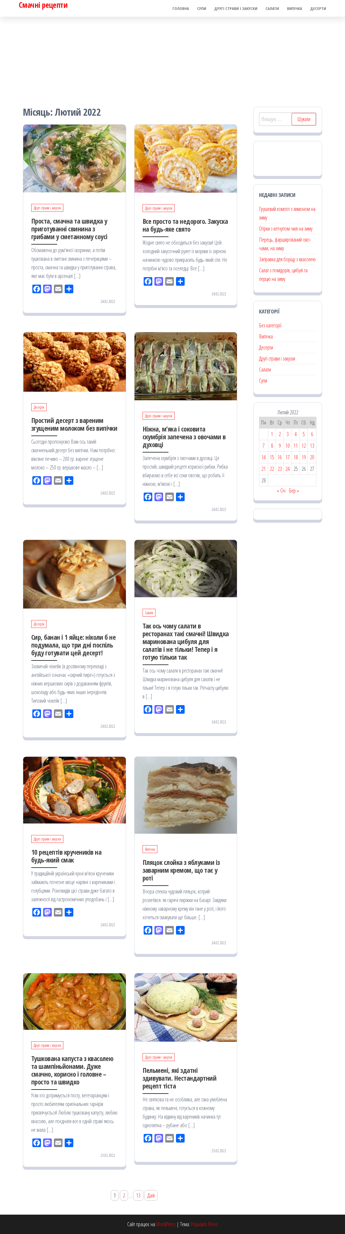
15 (272, 457)
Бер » (294, 490)
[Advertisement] (172, 57)
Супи (201, 8)
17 (287, 457)
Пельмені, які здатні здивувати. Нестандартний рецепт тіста (180, 1078)
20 (312, 457)
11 (296, 445)
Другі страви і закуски (235, 8)
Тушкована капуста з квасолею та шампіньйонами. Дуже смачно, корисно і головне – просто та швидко (72, 1070)
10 (287, 445)
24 (287, 468)
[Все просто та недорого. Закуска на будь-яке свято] (185, 158)
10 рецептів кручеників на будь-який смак (66, 855)
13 (138, 1195)
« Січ (281, 490)
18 (296, 457)
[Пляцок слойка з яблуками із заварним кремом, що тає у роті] (185, 794)
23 (280, 468)
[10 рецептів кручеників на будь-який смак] (74, 789)
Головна (180, 8)
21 (263, 468)
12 (304, 445)
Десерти (318, 8)
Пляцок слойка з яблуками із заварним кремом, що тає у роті (181, 870)
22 (272, 468)
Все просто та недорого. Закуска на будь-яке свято (185, 225)
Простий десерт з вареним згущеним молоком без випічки (74, 424)
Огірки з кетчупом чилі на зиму (285, 228)
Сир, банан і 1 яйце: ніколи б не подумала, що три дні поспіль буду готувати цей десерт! (73, 644)
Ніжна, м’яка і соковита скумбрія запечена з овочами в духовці (184, 436)
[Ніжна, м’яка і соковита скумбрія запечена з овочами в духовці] (185, 365)
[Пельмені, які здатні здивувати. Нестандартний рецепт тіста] (185, 1006)
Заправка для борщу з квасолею (287, 259)
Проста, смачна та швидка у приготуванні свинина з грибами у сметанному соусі (69, 228)
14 (263, 457)
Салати (272, 8)
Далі (151, 1195)
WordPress (165, 1224)
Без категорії (270, 325)
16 (280, 457)
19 (304, 457)
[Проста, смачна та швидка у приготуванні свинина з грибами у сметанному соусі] (74, 157)
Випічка (294, 8)
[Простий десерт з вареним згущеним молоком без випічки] (74, 361)
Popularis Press (204, 1224)
